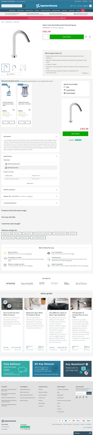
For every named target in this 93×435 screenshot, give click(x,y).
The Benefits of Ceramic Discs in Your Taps (80, 315)
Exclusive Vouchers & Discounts (64, 400)
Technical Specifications (13, 163)
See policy (30, 265)
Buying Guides (70, 93)
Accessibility (88, 424)
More (73, 254)
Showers (37, 10)
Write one (61, 27)
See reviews (29, 254)
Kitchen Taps (12, 10)
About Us (41, 400)
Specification (8, 156)
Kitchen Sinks (20, 10)
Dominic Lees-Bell (29, 347)
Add (11, 122)
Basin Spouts (17, 233)
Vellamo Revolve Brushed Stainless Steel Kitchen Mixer (9, 401)
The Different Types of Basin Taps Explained (57, 314)
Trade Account (42, 397)
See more (86, 265)
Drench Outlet (42, 403)
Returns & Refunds (43, 395)
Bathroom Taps (29, 10)
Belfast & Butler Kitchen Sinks (26, 395)
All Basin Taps (6, 233)
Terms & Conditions (67, 424)
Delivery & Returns (9, 190)
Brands (78, 10)
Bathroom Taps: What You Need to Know (34, 314)
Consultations (70, 90)
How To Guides (16, 347)
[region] (30, 106)
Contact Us (41, 406)
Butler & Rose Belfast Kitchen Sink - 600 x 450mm (9, 405)
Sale (83, 10)
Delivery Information (43, 392)
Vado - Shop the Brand (8, 237)
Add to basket (72, 37)
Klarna (58, 406)
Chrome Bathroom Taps (59, 233)
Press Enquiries (60, 411)
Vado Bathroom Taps (22, 237)
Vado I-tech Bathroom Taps (38, 237)
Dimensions (14, 74)
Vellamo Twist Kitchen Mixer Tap (8, 397)
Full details (85, 73)
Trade (90, 1)
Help (67, 87)
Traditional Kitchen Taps (25, 389)
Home (2, 22)
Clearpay (59, 409)
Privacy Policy (76, 424)
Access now (69, 260)
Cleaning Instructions (12, 167)
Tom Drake (6, 347)
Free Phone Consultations (62, 389)
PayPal (58, 403)
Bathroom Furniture (45, 10)
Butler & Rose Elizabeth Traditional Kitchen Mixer (8, 390)
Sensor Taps (16, 22)
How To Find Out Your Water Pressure (11, 314)
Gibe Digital (89, 427)
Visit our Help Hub (5, 426)
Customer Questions (10, 203)
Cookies (82, 424)
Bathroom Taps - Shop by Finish (43, 233)
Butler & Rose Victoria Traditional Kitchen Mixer (8, 394)
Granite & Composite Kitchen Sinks (27, 397)
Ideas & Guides (77, 1)
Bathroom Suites (56, 10)
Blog (58, 392)
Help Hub (85, 1)
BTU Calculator (60, 397)
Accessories (71, 10)
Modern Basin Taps (24, 400)
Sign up (89, 393)
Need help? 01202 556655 (13, 1)
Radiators (64, 10)
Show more (30, 183)
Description (7, 136)
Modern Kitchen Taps (24, 392)
